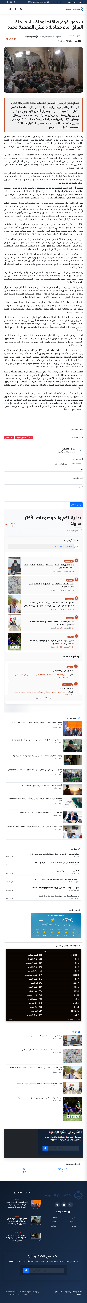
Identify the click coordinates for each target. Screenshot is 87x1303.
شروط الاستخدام (25, 1291)
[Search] (21, 9)
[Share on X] (12, 39)
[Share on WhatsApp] (10, 39)
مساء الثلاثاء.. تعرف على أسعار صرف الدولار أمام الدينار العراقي (51, 585)
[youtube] (63, 1204)
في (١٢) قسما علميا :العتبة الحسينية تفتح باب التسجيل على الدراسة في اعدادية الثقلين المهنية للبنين (44, 676)
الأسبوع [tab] (69, 546)
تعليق (81, 487)
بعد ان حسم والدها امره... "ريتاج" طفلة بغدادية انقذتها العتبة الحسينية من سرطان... (34, 826)
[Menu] (5, 9)
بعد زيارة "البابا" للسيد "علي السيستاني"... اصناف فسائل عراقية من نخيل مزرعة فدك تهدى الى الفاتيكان (49, 604)
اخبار (74, 1217)
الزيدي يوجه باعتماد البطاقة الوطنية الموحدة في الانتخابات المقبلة (51, 623)
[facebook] (70, 1204)
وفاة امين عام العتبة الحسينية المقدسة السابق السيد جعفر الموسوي (49, 566)
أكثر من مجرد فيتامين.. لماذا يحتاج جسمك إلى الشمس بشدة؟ (41, 785)
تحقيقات (54, 1217)
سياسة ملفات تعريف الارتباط (22, 1294)
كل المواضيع (72, 2)
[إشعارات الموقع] (10, 9)
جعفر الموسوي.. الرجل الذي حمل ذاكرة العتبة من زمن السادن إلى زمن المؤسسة (35, 740)
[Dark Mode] (16, 9)
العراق (30, 437)
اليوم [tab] (76, 546)
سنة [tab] (56, 546)
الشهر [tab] (62, 546)
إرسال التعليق (76, 504)
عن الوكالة (36, 1291)
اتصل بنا (59, 2)
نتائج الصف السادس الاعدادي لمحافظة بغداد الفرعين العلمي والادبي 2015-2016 (43, 693)
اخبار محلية (74, 1221)
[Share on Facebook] (15, 39)
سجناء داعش (9, 437)
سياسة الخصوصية (12, 1291)
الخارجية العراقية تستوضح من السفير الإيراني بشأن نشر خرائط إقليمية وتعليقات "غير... (35, 800)
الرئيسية (81, 2)
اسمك (81, 469)
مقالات (53, 1226)
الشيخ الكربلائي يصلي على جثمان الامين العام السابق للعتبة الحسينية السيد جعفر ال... (35, 771)
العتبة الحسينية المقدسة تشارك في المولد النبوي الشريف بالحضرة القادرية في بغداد (35, 723)
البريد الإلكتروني (78, 478)
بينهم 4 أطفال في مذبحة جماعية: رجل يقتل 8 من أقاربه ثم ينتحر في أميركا (37, 756)
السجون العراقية (21, 437)
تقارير (76, 41)
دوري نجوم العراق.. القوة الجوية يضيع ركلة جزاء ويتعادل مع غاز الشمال (52, 642)
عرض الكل (13, 524)
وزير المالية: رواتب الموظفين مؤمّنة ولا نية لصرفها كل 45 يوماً (41, 812)
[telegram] (57, 1204)
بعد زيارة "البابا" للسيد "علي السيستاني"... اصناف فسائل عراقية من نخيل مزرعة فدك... (36, 1068)
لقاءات (53, 1221)
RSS (53, 2)
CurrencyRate (76, 1022)
